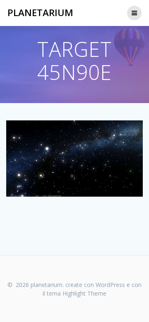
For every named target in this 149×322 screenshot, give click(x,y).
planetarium (40, 12)
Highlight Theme (84, 293)
